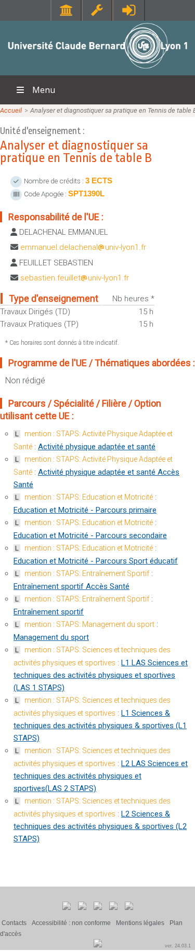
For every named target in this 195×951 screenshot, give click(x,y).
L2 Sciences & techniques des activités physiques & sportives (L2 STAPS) (100, 826)
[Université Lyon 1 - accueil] (97, 69)
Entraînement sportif (49, 612)
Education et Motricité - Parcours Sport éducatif (96, 561)
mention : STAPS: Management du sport (89, 624)
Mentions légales (140, 923)
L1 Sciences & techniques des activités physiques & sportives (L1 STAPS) (100, 725)
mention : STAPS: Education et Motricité (88, 497)
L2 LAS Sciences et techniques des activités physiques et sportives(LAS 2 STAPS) (101, 776)
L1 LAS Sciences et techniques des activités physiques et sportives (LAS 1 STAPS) (101, 675)
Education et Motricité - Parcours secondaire (90, 535)
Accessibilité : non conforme (71, 923)
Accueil (11, 110)
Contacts (14, 923)
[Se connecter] (129, 10)
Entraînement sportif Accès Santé (71, 586)
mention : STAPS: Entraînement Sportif (86, 573)
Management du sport (51, 637)
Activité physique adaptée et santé (96, 446)
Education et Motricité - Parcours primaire (85, 510)
